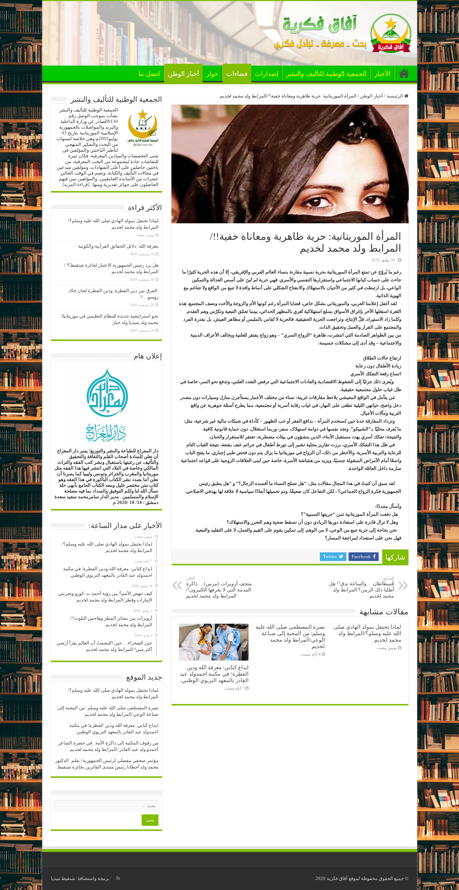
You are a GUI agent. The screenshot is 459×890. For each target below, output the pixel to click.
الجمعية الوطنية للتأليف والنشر (326, 73)
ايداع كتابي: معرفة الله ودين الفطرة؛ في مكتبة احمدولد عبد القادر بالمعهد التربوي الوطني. (214, 673)
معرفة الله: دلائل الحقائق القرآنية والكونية (118, 246)
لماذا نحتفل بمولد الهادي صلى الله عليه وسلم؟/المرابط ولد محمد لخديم (367, 633)
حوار (212, 73)
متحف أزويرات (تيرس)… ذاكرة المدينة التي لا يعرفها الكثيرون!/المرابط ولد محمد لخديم (219, 587)
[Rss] (118, 878)
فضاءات (237, 73)
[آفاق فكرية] (343, 31)
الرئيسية (404, 73)
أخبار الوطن (183, 73)
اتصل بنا (149, 73)
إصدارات (266, 73)
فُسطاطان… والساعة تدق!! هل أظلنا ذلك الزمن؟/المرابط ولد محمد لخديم (361, 587)
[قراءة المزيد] (75, 184)
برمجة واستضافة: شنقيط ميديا (80, 878)
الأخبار (382, 73)
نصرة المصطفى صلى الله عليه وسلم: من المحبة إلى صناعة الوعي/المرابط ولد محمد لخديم (290, 636)
